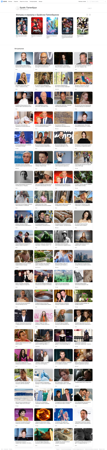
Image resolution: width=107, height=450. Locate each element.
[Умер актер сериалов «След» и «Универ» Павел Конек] (43, 160)
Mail (2, 449)
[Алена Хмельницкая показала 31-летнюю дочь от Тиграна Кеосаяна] (23, 180)
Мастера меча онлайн (21, 35)
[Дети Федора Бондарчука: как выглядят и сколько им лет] (43, 61)
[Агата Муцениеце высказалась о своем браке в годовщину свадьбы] (83, 398)
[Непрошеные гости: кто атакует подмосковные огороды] (23, 259)
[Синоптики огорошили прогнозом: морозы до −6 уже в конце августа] (83, 338)
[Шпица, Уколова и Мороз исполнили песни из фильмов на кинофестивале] (23, 219)
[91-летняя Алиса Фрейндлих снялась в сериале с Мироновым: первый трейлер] (43, 81)
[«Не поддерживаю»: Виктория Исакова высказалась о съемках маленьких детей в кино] (83, 120)
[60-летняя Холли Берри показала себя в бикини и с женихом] (23, 200)
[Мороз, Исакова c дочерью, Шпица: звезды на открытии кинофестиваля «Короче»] (23, 279)
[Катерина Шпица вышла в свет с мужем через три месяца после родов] (23, 101)
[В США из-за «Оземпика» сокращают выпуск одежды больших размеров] (43, 398)
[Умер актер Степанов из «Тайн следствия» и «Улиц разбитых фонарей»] (83, 200)
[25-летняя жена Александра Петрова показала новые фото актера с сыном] (43, 140)
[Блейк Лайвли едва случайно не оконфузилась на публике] (63, 200)
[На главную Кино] (5, 1)
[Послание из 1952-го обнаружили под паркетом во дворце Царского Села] (63, 120)
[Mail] (2, 1)
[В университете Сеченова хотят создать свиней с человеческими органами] (63, 219)
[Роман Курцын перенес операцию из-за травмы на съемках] (63, 358)
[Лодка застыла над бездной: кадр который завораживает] (63, 279)
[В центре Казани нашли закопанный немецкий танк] (83, 279)
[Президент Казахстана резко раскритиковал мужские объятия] (23, 160)
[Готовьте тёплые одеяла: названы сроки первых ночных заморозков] (83, 180)
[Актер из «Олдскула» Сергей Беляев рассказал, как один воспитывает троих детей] (83, 81)
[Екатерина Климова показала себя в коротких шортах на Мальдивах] (63, 160)
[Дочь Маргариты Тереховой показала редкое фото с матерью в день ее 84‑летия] (63, 378)
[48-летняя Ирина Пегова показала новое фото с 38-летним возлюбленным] (63, 140)
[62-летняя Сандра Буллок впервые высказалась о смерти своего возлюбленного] (23, 358)
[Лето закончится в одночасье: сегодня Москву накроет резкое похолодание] (83, 259)
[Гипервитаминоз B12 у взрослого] (83, 378)
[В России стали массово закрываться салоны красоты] (23, 120)
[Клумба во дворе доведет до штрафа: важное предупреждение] (83, 299)
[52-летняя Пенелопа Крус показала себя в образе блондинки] (83, 219)
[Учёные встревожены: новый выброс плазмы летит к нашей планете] (43, 417)
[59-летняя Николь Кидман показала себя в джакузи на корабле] (63, 318)
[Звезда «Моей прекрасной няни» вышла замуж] (23, 338)
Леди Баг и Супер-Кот (36, 35)
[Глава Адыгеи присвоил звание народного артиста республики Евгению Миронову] (83, 417)
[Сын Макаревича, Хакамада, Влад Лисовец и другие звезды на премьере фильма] (63, 61)
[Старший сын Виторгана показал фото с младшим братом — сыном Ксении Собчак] (83, 437)
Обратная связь (102, 449)
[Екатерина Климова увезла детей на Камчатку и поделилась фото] (83, 140)
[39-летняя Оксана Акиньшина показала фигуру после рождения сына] (23, 299)
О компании (6, 449)
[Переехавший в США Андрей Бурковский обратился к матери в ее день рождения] (23, 61)
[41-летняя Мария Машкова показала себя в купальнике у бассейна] (43, 437)
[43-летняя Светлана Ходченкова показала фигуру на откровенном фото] (83, 101)
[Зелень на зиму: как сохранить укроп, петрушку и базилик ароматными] (43, 259)
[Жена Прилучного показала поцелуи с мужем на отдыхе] (63, 299)
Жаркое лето (80, 35)
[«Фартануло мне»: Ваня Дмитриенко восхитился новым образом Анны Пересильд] (43, 200)
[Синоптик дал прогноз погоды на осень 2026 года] (83, 160)
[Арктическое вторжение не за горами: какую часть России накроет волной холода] (23, 398)
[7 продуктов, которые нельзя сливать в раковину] (63, 437)
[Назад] (87, 15)
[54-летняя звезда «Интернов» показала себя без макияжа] (23, 378)
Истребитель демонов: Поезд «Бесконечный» (67, 36)
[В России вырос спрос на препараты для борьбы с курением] (63, 259)
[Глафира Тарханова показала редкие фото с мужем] (83, 239)
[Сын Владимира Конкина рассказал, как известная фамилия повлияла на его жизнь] (43, 101)
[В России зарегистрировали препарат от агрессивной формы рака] (43, 378)
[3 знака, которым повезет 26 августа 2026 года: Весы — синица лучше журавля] (43, 338)
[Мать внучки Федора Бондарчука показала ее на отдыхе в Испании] (43, 279)
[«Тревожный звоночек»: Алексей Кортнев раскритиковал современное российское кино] (63, 101)
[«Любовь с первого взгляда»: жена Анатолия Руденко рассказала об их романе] (43, 358)
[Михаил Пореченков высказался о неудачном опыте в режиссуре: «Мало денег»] (23, 318)
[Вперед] (90, 15)
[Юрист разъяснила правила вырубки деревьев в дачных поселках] (83, 358)
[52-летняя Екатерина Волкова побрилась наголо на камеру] (23, 417)
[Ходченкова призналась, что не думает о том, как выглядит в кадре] (63, 338)
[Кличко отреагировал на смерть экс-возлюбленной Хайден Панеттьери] (43, 120)
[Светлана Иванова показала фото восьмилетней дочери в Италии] (43, 180)
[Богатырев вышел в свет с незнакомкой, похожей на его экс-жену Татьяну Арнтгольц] (43, 219)
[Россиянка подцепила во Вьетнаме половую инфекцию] (63, 81)
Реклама (10, 449)
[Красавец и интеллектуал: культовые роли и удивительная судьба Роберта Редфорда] (63, 239)
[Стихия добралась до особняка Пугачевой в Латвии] (23, 140)
